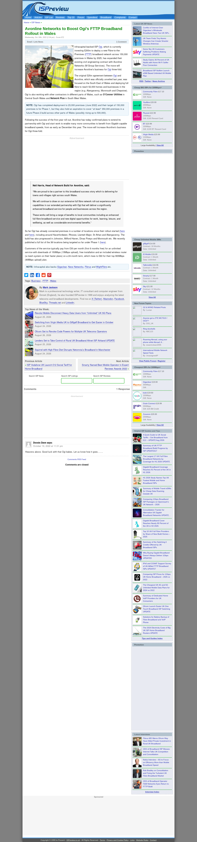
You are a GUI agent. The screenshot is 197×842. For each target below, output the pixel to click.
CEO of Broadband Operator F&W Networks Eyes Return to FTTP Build (156, 784)
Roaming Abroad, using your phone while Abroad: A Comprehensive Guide (155, 342)
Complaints (120, 17)
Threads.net (55, 302)
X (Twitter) (97, 298)
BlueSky (43, 302)
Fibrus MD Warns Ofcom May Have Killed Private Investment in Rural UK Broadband (157, 741)
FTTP (88, 54)
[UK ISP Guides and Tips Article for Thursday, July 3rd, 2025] (137, 538)
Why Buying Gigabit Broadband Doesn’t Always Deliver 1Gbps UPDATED (156, 555)
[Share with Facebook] (38, 276)
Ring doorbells (149, 329)
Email (29, 42)
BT (144, 124)
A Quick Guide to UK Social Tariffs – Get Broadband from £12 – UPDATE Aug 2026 (155, 437)
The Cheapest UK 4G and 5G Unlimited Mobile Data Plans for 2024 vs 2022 (156, 587)
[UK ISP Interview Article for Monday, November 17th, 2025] (137, 766)
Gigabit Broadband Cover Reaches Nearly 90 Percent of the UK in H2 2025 (155, 523)
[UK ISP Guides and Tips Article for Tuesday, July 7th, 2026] (137, 474)
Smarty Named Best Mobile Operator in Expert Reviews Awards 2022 (105, 366)
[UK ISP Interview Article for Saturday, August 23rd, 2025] (137, 777)
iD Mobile (147, 254)
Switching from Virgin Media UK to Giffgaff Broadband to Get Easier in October (74, 322)
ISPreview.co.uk (73, 840)
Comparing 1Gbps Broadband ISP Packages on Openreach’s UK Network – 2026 (156, 502)
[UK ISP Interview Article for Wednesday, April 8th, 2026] (137, 756)
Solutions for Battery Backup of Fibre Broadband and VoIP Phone (156, 619)
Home (28, 17)
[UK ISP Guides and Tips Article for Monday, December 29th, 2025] (137, 517)
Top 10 (71, 17)
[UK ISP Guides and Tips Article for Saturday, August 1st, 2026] (137, 463)
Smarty (146, 276)
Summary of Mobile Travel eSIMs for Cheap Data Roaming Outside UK (157, 491)
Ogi (100, 46)
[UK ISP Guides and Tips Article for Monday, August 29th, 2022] (137, 442)
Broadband (106, 17)
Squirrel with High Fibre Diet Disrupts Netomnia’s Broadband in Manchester (72, 349)
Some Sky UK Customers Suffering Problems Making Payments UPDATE (154, 51)
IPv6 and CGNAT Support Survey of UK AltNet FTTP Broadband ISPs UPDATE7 (157, 566)
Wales (53, 280)
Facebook (119, 298)
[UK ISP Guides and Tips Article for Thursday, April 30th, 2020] (137, 452)
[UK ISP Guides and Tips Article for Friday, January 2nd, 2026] (137, 527)
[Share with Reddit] (44, 276)
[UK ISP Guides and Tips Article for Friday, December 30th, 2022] (137, 602)
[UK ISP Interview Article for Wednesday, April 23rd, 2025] (137, 788)
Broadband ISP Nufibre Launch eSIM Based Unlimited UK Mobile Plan (157, 73)
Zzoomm (146, 414)
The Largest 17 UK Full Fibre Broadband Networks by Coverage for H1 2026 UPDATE (156, 459)
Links (132, 840)
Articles (38, 17)
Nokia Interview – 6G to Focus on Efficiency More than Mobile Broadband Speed (156, 762)
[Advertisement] (124, 8)
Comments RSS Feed (77, 459)
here (122, 231)
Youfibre (146, 102)
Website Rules (142, 840)
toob (145, 393)
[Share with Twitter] (26, 276)
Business (36, 280)
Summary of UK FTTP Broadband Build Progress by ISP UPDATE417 (155, 448)
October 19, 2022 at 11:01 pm (48, 446)
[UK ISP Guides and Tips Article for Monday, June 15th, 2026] (137, 484)
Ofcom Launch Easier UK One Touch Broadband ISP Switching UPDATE (156, 609)
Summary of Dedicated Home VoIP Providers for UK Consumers (155, 598)
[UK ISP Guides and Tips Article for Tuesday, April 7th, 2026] (137, 506)
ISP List (49, 17)
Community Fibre (150, 91)
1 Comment (121, 42)
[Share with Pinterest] (49, 276)
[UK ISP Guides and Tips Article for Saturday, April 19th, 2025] (137, 581)
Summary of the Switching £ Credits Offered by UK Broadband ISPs (155, 544)
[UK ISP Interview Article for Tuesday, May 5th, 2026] (137, 745)
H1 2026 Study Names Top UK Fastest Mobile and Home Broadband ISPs (156, 480)
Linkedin (70, 302)
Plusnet (146, 113)
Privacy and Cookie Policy (118, 840)
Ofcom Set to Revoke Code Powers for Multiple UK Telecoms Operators (71, 331)
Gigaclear (62, 266)
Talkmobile (147, 265)
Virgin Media (148, 134)
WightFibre (101, 266)
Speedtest (92, 17)
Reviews (60, 17)
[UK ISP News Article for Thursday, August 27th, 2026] (137, 34)
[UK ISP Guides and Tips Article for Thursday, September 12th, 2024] (137, 613)
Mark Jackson (50, 287)
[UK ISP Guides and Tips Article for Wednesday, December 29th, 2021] (137, 624)
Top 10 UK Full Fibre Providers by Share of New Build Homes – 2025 (156, 534)
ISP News (35, 22)
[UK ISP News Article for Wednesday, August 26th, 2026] (137, 45)
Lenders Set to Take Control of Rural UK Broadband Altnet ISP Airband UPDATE (75, 340)
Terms (102, 840)
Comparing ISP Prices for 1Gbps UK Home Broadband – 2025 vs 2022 (157, 577)
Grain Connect (149, 403)
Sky (144, 286)
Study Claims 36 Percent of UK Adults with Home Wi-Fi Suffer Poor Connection (156, 62)
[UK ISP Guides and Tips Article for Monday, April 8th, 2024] (137, 570)
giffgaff (146, 243)
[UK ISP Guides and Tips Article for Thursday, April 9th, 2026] (137, 495)
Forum (81, 17)
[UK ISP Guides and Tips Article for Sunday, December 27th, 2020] (137, 560)
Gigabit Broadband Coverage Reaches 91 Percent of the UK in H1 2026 (157, 469)
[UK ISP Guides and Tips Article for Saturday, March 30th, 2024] (137, 634)
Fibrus (88, 266)
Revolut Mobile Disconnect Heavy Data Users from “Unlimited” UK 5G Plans (73, 313)
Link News (38, 42)
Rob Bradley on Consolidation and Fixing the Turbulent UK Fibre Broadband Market (155, 773)
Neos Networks (75, 266)
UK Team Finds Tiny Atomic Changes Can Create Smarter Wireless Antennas (155, 41)
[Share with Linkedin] (32, 276)
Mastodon (108, 298)
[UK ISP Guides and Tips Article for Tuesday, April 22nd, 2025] (137, 549)
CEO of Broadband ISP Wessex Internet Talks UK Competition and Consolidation (156, 751)
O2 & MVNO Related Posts (154, 307)
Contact (132, 17)
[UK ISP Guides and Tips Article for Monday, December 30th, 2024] (137, 592)
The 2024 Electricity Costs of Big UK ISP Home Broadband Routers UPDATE (156, 630)
